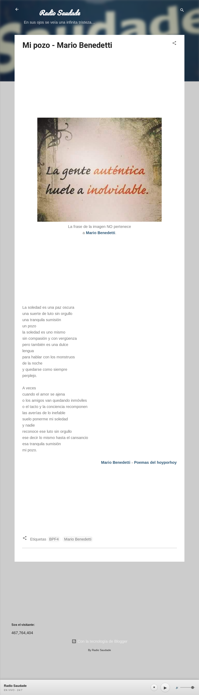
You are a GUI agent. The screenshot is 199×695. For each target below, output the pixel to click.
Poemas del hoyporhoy (155, 462)
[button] (174, 43)
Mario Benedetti (115, 462)
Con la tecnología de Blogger (101, 641)
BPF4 (54, 539)
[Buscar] (182, 10)
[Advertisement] (99, 84)
